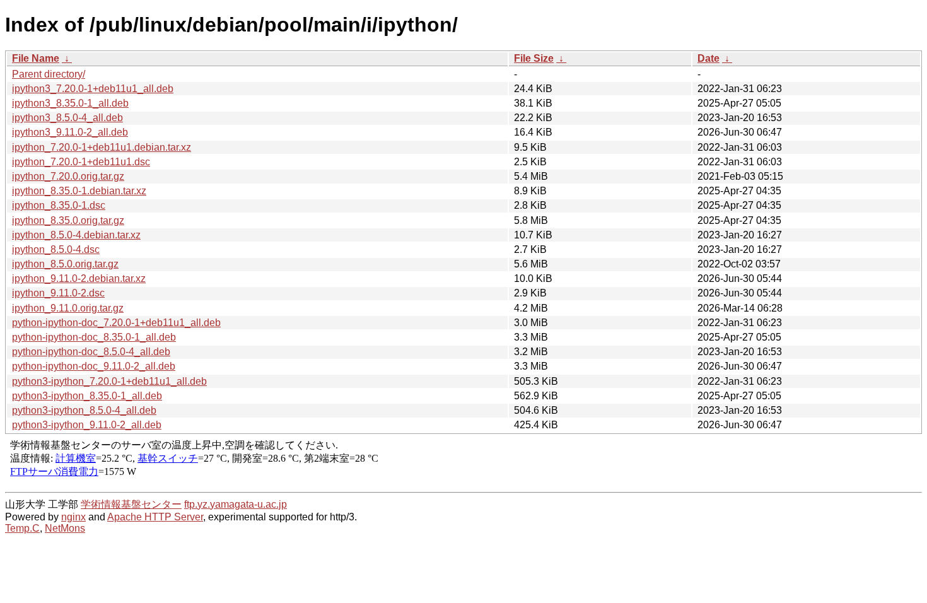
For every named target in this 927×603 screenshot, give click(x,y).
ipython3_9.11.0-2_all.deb (70, 132)
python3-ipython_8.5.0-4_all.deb (84, 410)
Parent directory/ (48, 74)
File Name (35, 58)
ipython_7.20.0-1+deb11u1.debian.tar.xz (101, 147)
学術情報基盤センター (131, 504)
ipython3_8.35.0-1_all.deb (70, 103)
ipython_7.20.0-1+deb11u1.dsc (81, 161)
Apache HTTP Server (155, 517)
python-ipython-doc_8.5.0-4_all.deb (91, 351)
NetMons (65, 528)
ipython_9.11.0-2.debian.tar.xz (79, 278)
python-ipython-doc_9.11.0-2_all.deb (93, 366)
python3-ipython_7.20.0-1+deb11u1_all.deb (109, 381)
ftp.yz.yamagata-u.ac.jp (235, 504)
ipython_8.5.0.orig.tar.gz (65, 264)
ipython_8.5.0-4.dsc (56, 249)
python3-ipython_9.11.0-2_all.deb (86, 424)
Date (708, 58)
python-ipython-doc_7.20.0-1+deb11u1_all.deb (116, 322)
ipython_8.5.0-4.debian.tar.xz (76, 235)
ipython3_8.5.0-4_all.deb (67, 117)
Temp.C (22, 528)
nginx (73, 517)
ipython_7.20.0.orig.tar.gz (68, 176)
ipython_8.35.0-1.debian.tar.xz (79, 190)
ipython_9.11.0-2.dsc (58, 293)
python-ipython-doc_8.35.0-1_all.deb (94, 337)
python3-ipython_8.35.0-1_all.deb (87, 395)
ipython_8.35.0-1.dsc (58, 205)
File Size (534, 58)
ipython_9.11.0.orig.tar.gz (68, 308)
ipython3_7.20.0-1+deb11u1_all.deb (92, 88)
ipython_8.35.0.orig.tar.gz (68, 220)
